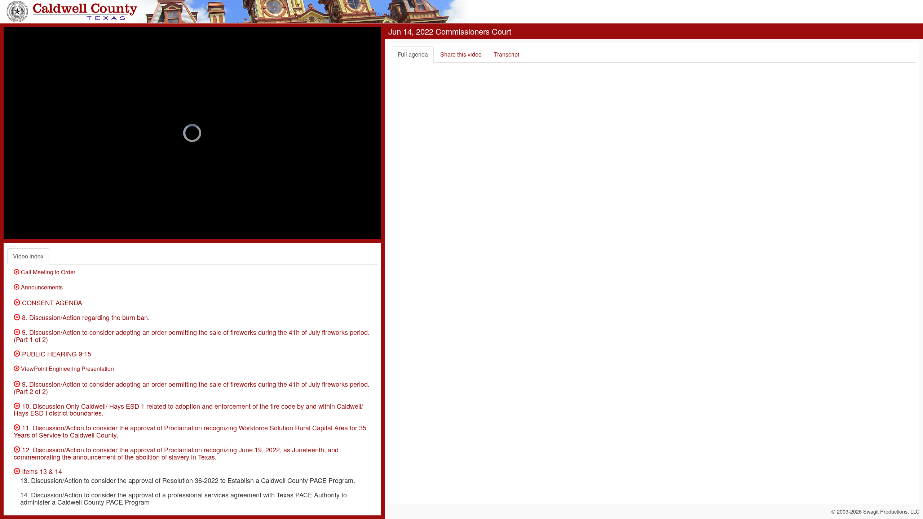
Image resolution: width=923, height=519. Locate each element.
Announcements (41, 287)
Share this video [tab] (461, 54)
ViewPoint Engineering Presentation (66, 368)
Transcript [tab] (506, 54)
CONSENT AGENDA (51, 302)
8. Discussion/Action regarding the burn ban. (85, 317)
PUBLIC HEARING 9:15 (55, 353)
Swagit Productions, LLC (891, 511)
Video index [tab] (28, 256)
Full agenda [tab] (413, 54)
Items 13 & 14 (41, 471)
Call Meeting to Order (47, 272)
